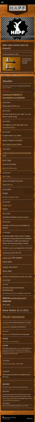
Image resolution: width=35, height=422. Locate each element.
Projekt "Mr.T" (7, 205)
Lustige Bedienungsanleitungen (11, 400)
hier (23, 405)
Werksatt (18, 225)
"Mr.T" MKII (6, 176)
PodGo (5, 267)
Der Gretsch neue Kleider (12, 144)
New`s (4, 87)
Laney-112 (7, 258)
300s (7, 377)
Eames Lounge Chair (10, 197)
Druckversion (7, 417)
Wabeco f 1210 (7, 334)
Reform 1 (10, 387)
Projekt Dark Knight (18, 298)
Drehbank (25, 217)
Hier (26, 114)
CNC (18, 106)
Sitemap (14, 417)
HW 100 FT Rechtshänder (9, 363)
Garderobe (6, 322)
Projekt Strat (12, 248)
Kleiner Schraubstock (8, 398)
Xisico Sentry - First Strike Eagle (11, 341)
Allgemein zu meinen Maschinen (17, 351)
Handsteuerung (8, 253)
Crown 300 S (6, 327)
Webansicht (29, 418)
